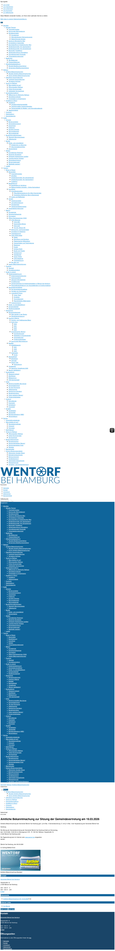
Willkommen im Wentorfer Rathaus (19, 95)
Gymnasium (12, 216)
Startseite (6, 488)
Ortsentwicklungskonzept (16, 56)
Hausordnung (18, 364)
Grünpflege (12, 189)
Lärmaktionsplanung (17, 203)
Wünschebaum (13, 416)
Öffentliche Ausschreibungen (14, 77)
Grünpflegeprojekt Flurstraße (17, 54)
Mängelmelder (10, 449)
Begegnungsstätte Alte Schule (17, 384)
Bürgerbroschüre (13, 441)
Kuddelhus (14, 181)
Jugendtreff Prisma (16, 293)
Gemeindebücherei (14, 385)
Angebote (16, 297)
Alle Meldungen (13, 60)
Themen (5, 168)
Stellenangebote (13, 110)
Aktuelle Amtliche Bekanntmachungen (20, 74)
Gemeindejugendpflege (15, 287)
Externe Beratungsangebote (14, 451)
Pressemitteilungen (14, 62)
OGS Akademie (18, 258)
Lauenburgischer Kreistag (16, 158)
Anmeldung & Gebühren (18, 231)
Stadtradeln (14, 353)
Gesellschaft (17, 255)
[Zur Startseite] (30, 483)
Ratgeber (11, 447)
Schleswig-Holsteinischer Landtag (18, 156)
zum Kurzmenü (7, 10)
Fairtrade (14, 360)
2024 (15, 330)
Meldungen (9, 58)
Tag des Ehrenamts (14, 387)
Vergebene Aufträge (14, 81)
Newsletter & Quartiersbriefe (22, 335)
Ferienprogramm (16, 303)
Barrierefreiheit (7, 496)
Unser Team (17, 295)
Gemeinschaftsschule (15, 214)
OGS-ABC (17, 222)
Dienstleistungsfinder (15, 97)
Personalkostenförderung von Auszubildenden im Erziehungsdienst (31, 285)
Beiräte (8, 141)
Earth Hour (14, 322)
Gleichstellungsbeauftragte (16, 461)
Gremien (8, 120)
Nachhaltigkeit (13, 357)
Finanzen (8, 266)
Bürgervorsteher (13, 122)
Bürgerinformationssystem (13, 135)
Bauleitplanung (13, 183)
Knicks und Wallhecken (18, 197)
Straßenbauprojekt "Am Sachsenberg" (20, 47)
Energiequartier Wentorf (18, 332)
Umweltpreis (12, 366)
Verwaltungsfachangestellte (19, 104)
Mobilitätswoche (16, 345)
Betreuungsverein (14, 457)
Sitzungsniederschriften (18, 147)
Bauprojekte (12, 172)
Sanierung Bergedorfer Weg (17, 41)
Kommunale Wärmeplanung (17, 31)
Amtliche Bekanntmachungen (14, 72)
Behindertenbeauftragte (16, 455)
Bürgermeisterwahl (14, 162)
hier (30, 938)
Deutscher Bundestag (15, 154)
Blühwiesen (14, 359)
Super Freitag (18, 256)
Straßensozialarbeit (14, 308)
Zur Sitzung (6, 906)
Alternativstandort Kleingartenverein (21, 37)
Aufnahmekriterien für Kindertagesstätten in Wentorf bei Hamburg (30, 283)
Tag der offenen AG (19, 228)
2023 (15, 328)
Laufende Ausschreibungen (17, 79)
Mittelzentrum (13, 378)
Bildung (8, 210)
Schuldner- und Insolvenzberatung (19, 464)
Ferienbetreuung (16, 233)
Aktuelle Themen (11, 27)
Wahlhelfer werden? (14, 164)
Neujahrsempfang (14, 393)
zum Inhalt (6, 5)
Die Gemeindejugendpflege (19, 289)
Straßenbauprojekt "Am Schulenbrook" (20, 49)
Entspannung (18, 253)
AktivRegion (12, 376)
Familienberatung (14, 459)
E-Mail (2, 892)
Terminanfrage (13, 437)
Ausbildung (12, 102)
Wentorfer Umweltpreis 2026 (19, 368)
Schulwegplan (15, 204)
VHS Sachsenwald (14, 380)
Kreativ (16, 247)
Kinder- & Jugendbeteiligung (17, 305)
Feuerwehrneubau (14, 29)
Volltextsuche (12, 139)
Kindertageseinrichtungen (18, 276)
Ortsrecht (9, 112)
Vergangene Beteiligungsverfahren (19, 68)
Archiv (16, 355)
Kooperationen (10, 372)
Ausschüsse (12, 126)
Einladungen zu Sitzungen (18, 145)
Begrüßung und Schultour (21, 239)
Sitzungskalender (14, 133)
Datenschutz (7, 494)
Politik (5, 118)
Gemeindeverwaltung (12, 93)
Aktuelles (6, 25)
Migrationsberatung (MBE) (16, 414)
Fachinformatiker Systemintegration (21, 106)
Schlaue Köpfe (18, 249)
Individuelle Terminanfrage (16, 91)
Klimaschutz (9, 310)
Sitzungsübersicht (14, 131)
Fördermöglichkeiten (20, 339)
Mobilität (11, 343)
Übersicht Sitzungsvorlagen (17, 137)
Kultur (7, 382)
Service (5, 418)
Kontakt (5, 490)
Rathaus (5, 70)
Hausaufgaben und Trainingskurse (24, 243)
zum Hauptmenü (8, 7)
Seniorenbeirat (13, 149)
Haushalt (11, 268)
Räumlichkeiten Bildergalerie (22, 301)
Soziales (8, 409)
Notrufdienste (12, 401)
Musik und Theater (19, 251)
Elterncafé (17, 226)
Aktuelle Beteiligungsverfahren (17, 66)
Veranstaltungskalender (13, 420)
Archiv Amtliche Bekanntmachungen (19, 75)
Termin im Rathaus (11, 83)
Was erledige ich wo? (15, 85)
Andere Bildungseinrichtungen (17, 264)
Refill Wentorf (10, 430)
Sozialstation (12, 411)
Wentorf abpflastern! (15, 370)
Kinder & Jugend (11, 272)
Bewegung (17, 245)
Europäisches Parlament (16, 153)
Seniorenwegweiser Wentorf (17, 443)
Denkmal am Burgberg (15, 391)
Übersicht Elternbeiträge (18, 280)
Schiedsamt (12, 405)
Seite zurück (4, 909)
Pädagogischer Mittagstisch (22, 241)
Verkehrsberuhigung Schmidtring (18, 52)
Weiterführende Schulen (18, 39)
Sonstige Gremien (14, 129)
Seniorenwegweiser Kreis (16, 445)
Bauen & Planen (10, 170)
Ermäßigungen (15, 282)
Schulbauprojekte (14, 33)
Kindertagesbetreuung (15, 274)
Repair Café (14, 362)
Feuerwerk (12, 407)
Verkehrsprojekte (16, 201)
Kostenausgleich (16, 278)
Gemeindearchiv (11, 116)
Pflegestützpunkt (13, 463)
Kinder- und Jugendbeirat (16, 143)
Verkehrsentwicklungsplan (18, 206)
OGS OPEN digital (16, 235)
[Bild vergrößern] (20, 870)
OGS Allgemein (15, 220)
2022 (15, 324)
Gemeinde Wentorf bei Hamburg (10, 879)
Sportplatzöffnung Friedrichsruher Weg (20, 45)
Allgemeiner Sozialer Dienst (17, 453)
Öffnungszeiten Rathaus (16, 87)
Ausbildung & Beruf (11, 101)
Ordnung (8, 399)
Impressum (6, 492)
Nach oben (11, 909)
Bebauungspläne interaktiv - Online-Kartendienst (25, 187)
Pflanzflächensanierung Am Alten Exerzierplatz (27, 193)
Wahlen (8, 151)
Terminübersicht (18, 299)
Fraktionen (12, 127)
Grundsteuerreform (14, 270)
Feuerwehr (12, 403)
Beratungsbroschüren (12, 439)
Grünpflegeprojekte (16, 191)
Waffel (16, 237)
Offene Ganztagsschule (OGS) (18, 218)
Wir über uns (15, 262)
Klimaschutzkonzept (14, 312)
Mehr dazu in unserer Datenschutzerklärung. (14, 19)
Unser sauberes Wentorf (16, 395)
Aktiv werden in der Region (19, 314)
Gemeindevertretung (15, 124)
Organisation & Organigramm (17, 99)
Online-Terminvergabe (15, 89)
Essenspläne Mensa (20, 224)
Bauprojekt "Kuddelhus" (15, 50)
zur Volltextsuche (8, 12)
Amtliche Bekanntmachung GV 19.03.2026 (15, 899)
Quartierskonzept (19, 334)
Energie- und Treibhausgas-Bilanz (21, 320)
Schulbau (14, 176)
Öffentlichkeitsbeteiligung (13, 64)
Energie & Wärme (14, 318)
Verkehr (11, 199)
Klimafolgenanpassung (17, 316)
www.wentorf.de (30, 837)
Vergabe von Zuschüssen (18, 291)
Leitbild (8, 166)
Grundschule (15, 35)
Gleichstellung (10, 114)
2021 (15, 326)
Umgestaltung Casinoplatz (16, 43)
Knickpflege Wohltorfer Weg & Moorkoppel (26, 195)
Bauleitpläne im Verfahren (18, 185)
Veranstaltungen (18, 337)
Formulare (12, 428)
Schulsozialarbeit (13, 307)
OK (1, 22)
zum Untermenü (8, 9)
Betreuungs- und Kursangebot (20, 230)
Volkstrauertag (13, 389)
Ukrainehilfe (12, 412)
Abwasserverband (14, 374)
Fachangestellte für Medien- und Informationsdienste (26, 108)
